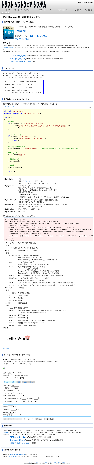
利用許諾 (6, 432)
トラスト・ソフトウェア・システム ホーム (40, 462)
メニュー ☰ (5, 12)
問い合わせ (88, 10)
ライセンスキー (28, 181)
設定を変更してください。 (12, 419)
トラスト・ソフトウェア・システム (18, 10)
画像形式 (38, 419)
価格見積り (22, 31)
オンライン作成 (22, 39)
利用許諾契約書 (8, 47)
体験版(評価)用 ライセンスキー (20, 61)
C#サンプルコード (11, 106)
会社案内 (78, 10)
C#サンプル (42, 36)
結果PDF (6, 348)
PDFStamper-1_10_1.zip (18, 56)
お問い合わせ (61, 462)
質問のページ (13, 456)
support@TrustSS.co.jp (17, 454)
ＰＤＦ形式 (49, 419)
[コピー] (90, 107)
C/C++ (33, 36)
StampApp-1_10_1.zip (17, 59)
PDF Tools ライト (64, 10)
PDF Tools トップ (45, 10)
